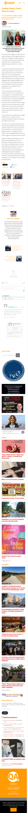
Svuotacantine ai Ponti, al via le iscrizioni (13, 498)
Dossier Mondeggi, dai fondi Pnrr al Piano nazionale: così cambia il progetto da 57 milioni (13, 611)
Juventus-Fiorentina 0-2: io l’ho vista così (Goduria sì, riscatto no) (13, 735)
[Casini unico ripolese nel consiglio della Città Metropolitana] (6, 176)
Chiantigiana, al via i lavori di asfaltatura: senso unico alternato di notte (13, 520)
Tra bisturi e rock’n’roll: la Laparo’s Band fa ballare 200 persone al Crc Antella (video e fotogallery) (13, 658)
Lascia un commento (7, 765)
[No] (25, 807)
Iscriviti (4, 713)
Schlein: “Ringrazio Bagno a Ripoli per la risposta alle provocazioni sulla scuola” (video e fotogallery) (13, 685)
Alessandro (15, 328)
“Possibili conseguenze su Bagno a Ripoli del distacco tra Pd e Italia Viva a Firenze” (17, 182)
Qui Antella (11, 206)
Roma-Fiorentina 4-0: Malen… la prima (13, 724)
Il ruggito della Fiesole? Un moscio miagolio (14, 731)
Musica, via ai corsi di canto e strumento (13, 479)
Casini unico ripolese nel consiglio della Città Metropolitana (6, 181)
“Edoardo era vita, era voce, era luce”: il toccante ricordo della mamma (12, 635)
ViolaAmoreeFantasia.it (10, 717)
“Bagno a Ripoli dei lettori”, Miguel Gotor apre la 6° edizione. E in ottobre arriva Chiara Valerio (13, 456)
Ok (13, 809)
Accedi (23, 283)
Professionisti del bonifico (10, 720)
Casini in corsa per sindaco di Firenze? (6, 197)
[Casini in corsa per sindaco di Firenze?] (6, 193)
